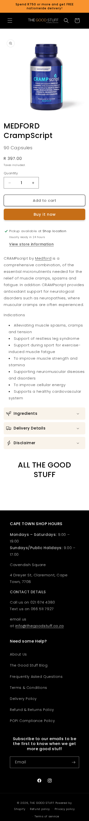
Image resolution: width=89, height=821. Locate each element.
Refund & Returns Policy (32, 709)
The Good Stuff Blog (28, 665)
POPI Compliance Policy (32, 720)
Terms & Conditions (28, 687)
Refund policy (40, 809)
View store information (31, 244)
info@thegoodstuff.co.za (39, 625)
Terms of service (47, 816)
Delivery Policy (23, 698)
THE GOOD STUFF (42, 803)
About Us (18, 654)
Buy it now (45, 214)
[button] (9, 20)
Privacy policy (65, 809)
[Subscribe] (73, 762)
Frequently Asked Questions (36, 676)
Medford (43, 258)
